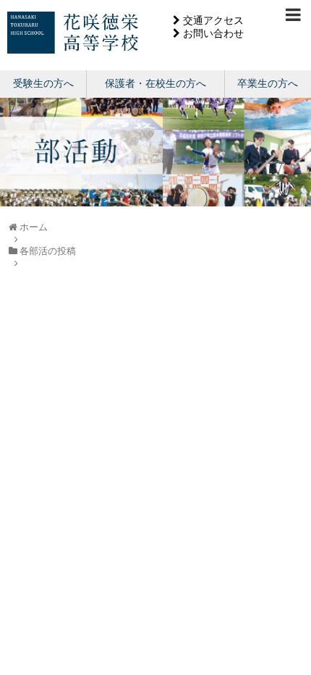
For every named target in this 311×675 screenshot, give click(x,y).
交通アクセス (213, 20)
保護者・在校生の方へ (155, 83)
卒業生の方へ (267, 83)
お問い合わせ (213, 33)
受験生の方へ (43, 83)
